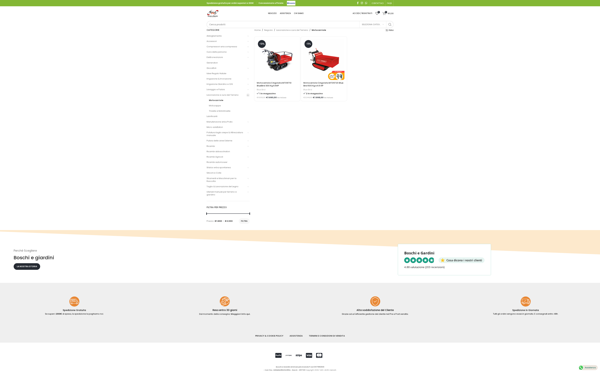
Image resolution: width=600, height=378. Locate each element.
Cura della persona (217, 51)
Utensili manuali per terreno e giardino (222, 193)
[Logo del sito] (291, 3)
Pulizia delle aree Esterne (219, 140)
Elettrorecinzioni (215, 57)
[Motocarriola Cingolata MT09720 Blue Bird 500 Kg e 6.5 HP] (323, 59)
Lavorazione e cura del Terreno (223, 94)
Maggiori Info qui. (240, 314)
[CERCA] (390, 24)
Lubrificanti (212, 116)
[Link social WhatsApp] (366, 3)
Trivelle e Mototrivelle (219, 110)
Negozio (268, 30)
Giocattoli (211, 68)
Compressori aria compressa (222, 46)
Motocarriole (216, 100)
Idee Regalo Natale (216, 73)
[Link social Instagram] (362, 3)
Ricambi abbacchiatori (218, 151)
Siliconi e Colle (214, 172)
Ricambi (211, 146)
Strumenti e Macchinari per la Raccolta (221, 180)
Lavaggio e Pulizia (216, 89)
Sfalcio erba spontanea (219, 167)
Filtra (244, 221)
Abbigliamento (214, 35)
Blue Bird (261, 89)
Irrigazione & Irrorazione (219, 78)
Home (257, 30)
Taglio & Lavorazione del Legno (222, 186)
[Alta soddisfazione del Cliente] (375, 301)
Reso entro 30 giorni (225, 310)
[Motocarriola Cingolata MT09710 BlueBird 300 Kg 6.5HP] (277, 59)
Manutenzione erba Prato (220, 121)
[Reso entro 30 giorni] (225, 301)
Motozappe (215, 105)
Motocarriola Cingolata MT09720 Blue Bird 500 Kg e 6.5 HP (323, 84)
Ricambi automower (217, 162)
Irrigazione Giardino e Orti (220, 84)
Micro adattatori (215, 127)
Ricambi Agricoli (215, 156)
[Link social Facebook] (358, 3)
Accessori (212, 41)
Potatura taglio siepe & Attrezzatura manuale (225, 134)
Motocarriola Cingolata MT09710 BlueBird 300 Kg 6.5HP (274, 84)
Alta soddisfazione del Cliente (375, 310)
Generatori (212, 62)
